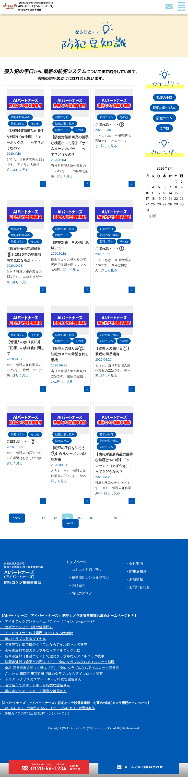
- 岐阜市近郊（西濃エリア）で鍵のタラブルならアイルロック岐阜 (52, 656)
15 (79, 518)
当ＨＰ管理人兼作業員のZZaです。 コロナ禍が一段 (24, 276)
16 (91, 518)
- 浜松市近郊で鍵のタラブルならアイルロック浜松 (40, 650)
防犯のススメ (82, 593)
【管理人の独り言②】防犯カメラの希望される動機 (70, 354)
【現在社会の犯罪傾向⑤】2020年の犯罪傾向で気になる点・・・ (24, 254)
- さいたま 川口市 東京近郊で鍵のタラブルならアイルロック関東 (51, 673)
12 (43, 518)
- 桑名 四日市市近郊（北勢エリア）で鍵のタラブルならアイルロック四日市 (59, 667)
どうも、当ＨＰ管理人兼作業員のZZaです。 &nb (69, 476)
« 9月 (153, 216)
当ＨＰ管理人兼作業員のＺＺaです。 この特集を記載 (70, 170)
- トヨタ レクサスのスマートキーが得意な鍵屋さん (40, 679)
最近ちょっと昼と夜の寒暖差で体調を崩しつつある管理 (68, 264)
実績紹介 (78, 585)
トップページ (76, 562)
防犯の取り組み (20, 117)
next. (70, 523)
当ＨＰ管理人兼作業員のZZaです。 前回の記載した (68, 376)
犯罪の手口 (62, 117)
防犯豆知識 (137, 571)
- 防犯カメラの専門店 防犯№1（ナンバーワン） (35, 713)
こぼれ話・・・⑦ (21, 441)
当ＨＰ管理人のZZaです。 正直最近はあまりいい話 (25, 458)
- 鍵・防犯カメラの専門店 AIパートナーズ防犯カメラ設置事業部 (47, 708)
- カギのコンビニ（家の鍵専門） (26, 627)
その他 (35, 123)
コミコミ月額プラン (87, 569)
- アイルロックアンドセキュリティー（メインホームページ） (48, 621)
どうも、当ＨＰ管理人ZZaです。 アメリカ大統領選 (25, 164)
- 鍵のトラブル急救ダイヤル (23, 639)
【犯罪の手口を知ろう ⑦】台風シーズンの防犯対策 (70, 453)
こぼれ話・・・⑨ (109, 124)
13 (55, 518)
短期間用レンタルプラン (90, 577)
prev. (17, 518)
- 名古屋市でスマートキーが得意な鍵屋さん (35, 685)
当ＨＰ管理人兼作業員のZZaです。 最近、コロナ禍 (24, 370)
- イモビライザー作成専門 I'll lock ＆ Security (36, 633)
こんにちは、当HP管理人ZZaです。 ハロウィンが (113, 141)
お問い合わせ (139, 587)
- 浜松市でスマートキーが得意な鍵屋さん (33, 691)
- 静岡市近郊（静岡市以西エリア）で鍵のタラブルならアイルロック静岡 (57, 662)
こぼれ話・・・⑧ (109, 248)
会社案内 (136, 563)
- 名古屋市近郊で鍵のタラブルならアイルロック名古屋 (43, 644)
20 (115, 518)
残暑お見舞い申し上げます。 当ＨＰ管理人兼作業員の (113, 488)
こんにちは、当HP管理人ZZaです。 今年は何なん (113, 265)
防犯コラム (17, 123)
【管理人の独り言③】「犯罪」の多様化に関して (25, 347)
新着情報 (136, 579)
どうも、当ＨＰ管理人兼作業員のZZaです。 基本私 (112, 370)
